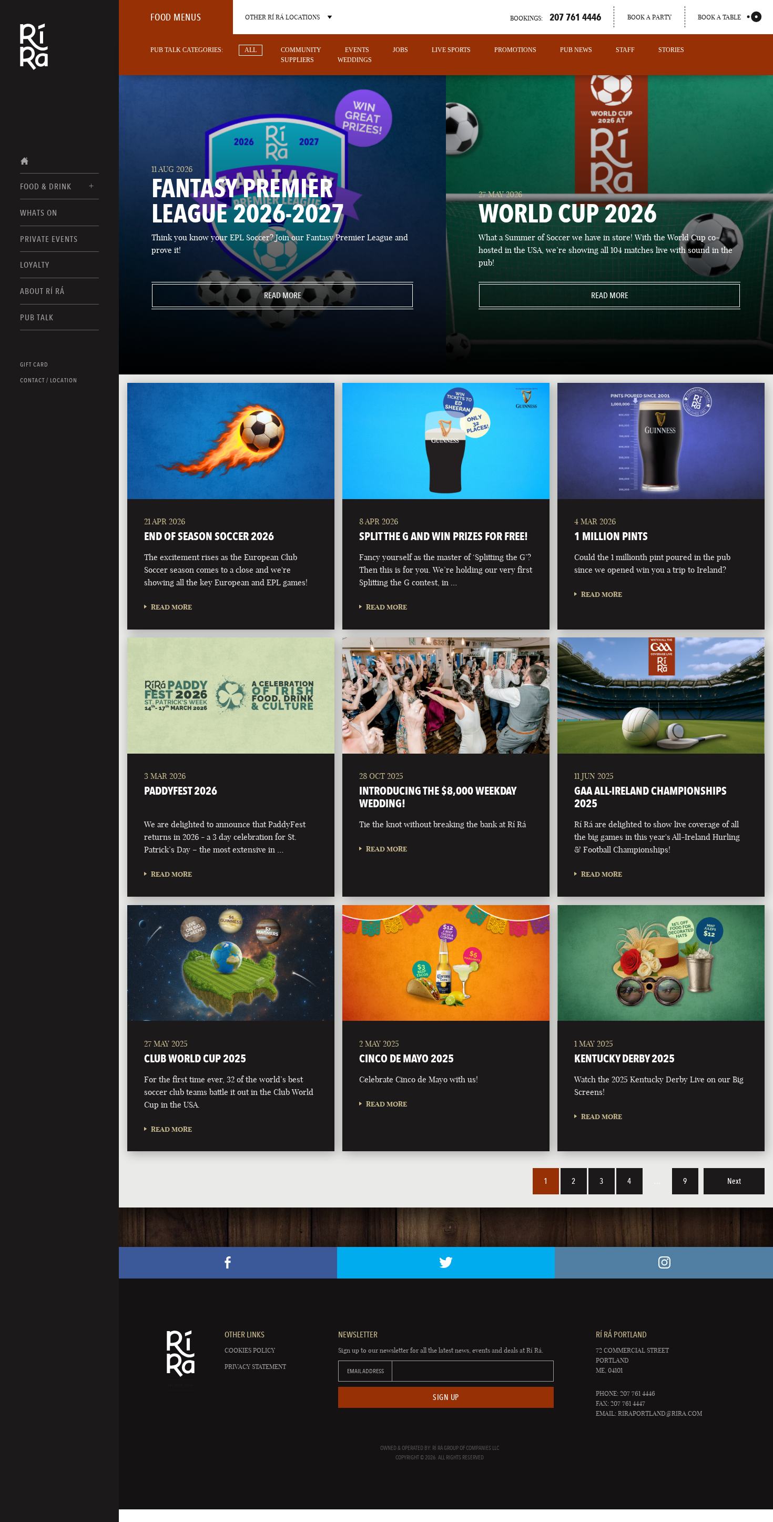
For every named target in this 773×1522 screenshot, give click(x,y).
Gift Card (34, 364)
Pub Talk (37, 317)
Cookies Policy (250, 1350)
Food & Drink (46, 186)
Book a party (649, 17)
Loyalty (34, 265)
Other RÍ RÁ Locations (282, 17)
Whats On (38, 213)
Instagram (664, 1263)
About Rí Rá (42, 291)
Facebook (228, 1263)
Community (301, 50)
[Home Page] (34, 53)
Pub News (576, 50)
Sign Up (446, 1397)
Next (734, 1181)
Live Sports (451, 50)
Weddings (355, 60)
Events (357, 50)
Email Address (365, 1371)
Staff (625, 50)
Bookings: (555, 17)
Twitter (446, 1263)
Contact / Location (48, 380)
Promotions (515, 50)
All (251, 50)
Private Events (49, 239)
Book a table (719, 17)
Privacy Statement (255, 1367)
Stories (671, 50)
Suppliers (297, 60)
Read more (226, 295)
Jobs (400, 50)
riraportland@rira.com (660, 1413)
